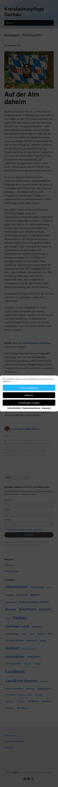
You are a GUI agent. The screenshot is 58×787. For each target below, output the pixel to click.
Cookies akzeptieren (29, 387)
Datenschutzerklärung (31, 408)
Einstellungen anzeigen (29, 402)
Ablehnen (29, 395)
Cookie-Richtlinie (14, 408)
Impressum (46, 408)
